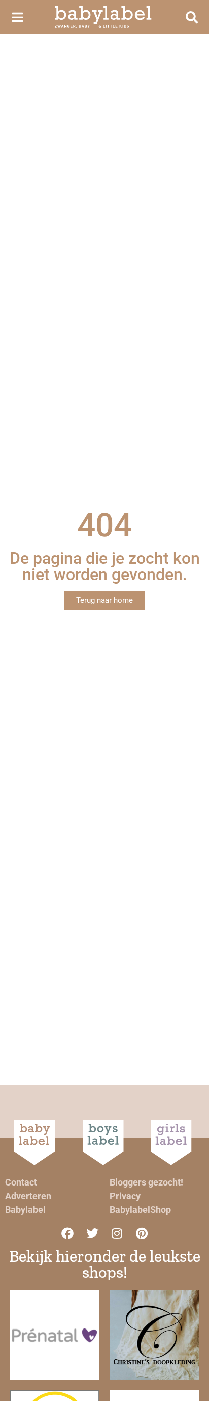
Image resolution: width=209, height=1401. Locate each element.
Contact (21, 1182)
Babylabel (25, 1209)
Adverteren (28, 1196)
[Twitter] (92, 1233)
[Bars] (17, 17)
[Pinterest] (142, 1233)
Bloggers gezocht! (146, 1182)
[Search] (192, 17)
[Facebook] (67, 1233)
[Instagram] (117, 1233)
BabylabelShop (140, 1209)
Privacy (125, 1196)
